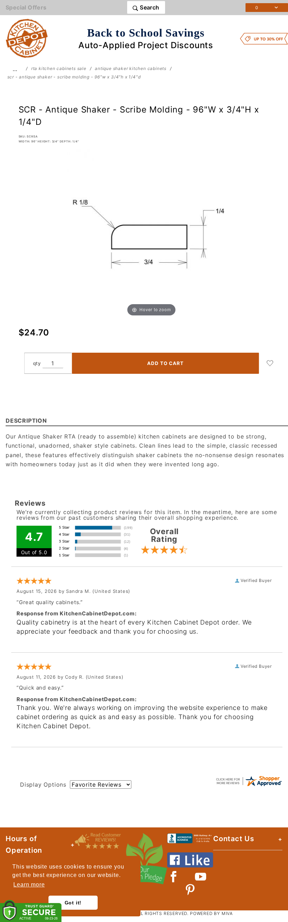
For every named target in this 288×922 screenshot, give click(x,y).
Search (148, 7)
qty (37, 363)
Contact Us (233, 838)
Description (26, 420)
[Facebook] (173, 876)
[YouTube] (201, 876)
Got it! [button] (73, 902)
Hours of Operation (24, 844)
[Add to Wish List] (270, 363)
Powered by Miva (211, 913)
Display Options (43, 784)
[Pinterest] (190, 889)
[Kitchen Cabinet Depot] (27, 37)
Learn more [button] (29, 885)
